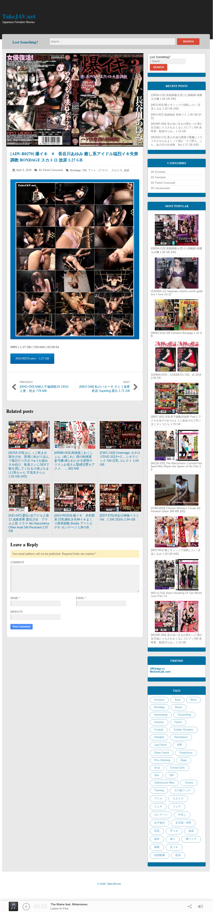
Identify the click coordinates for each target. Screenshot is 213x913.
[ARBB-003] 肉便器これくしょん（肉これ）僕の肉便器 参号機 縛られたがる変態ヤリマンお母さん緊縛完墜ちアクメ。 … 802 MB (74, 460)
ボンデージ (161, 814)
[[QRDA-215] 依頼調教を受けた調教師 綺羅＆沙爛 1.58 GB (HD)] (176, 230)
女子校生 (159, 822)
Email (81, 598)
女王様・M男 (183, 822)
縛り (172, 838)
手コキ (174, 830)
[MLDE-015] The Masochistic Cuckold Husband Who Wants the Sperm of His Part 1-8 (176, 466)
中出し (182, 814)
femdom (159, 722)
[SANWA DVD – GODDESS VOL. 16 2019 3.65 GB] (176, 356)
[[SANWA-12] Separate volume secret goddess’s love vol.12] (176, 273)
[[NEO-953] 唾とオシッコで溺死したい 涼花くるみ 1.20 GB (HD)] (176, 531)
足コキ (174, 847)
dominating (160, 714)
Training (159, 790)
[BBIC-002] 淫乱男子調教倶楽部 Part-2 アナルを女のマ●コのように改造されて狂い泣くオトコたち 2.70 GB (176, 420)
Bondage (75, 170)
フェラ (177, 806)
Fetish (178, 722)
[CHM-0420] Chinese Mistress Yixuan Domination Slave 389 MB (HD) (175, 510)
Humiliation (181, 737)
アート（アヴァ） (99, 170)
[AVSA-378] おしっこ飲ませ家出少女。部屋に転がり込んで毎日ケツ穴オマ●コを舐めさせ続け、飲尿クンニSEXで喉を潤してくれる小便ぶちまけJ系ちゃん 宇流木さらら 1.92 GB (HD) (29, 464)
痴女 (157, 838)
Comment (17, 562)
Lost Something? (25, 42)
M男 (179, 744)
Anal (177, 699)
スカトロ (116, 170)
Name (15, 598)
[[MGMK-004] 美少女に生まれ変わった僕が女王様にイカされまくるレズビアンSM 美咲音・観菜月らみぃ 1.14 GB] (176, 616)
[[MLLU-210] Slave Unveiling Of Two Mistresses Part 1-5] (176, 574)
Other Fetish (161, 752)
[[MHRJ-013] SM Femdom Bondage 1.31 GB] (176, 314)
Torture (189, 782)
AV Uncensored (160, 188)
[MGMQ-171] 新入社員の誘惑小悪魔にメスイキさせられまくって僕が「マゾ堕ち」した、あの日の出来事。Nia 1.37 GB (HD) (176, 141)
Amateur (159, 699)
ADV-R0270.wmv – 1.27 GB (32, 358)
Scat (157, 767)
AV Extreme (158, 171)
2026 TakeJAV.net (109, 883)
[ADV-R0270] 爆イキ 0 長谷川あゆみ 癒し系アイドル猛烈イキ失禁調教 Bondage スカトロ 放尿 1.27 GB (74, 157)
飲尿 (178, 855)
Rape (184, 760)
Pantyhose (186, 752)
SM (84, 170)
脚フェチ (191, 838)
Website (16, 611)
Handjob (159, 737)
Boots (178, 707)
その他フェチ (182, 790)
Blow (193, 699)
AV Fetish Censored (51, 170)
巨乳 (157, 830)
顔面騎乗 (159, 855)
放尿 (126, 170)
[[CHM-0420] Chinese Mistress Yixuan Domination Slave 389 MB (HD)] (176, 490)
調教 (157, 847)
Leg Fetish (160, 744)
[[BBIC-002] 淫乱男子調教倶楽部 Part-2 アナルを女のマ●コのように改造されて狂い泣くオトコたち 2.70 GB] (176, 398)
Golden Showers (183, 729)
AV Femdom (158, 177)
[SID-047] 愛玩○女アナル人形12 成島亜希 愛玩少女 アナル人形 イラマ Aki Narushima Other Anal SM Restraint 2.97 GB (29, 523)
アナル (158, 798)
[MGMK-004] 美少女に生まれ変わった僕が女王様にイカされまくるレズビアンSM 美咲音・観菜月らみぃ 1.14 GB (176, 127)
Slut (156, 775)
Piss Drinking (162, 760)
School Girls (177, 767)
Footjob (158, 729)
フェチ (158, 806)
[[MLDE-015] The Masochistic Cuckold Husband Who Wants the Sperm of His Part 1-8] (176, 445)
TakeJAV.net (19, 16)
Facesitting (184, 714)
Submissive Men (164, 782)
